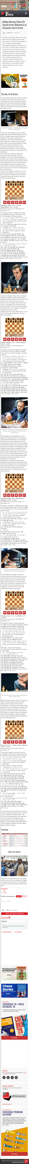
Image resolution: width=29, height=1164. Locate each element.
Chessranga (15, 1162)
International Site (6, 1104)
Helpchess (21, 1162)
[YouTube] (8, 1077)
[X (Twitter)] (4, 1077)
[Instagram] (16, 1077)
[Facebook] (12, 1077)
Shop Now (14, 1037)
